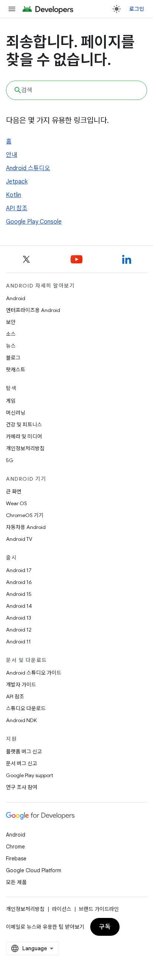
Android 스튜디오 (28, 168)
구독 (105, 927)
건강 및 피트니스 (24, 424)
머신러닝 (15, 412)
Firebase (16, 858)
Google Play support (29, 775)
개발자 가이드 (21, 684)
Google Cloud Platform (33, 870)
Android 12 (19, 629)
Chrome (15, 846)
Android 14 (19, 606)
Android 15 (19, 594)
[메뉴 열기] (11, 9)
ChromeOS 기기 (24, 515)
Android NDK (21, 720)
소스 (11, 334)
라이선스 (61, 909)
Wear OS (16, 503)
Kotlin (13, 195)
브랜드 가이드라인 (99, 909)
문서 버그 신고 (21, 763)
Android (15, 298)
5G (9, 460)
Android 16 (19, 582)
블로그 (13, 357)
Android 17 (19, 570)
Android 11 (18, 641)
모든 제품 (16, 882)
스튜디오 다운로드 (26, 708)
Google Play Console (34, 221)
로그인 (136, 9)
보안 (11, 322)
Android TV (19, 539)
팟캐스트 (15, 369)
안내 (11, 155)
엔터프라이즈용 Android (33, 310)
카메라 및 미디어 (24, 436)
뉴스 (11, 346)
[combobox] (76, 90)
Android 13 (18, 617)
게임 (11, 400)
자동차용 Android (26, 527)
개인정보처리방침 (25, 448)
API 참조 (16, 208)
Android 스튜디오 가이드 (33, 672)
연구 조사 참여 (21, 787)
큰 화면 (14, 491)
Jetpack (16, 181)
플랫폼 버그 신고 (24, 751)
